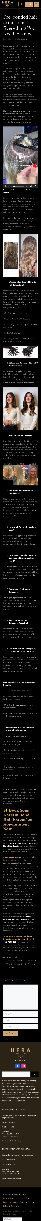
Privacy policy (8, 1198)
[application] (20, 157)
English (10, 1219)
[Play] (6, 186)
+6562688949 (10, 1122)
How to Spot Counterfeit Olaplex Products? (21, 960)
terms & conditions (28, 1202)
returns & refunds (10, 1202)
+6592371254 (12, 1127)
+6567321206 (10, 1160)
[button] (20, 157)
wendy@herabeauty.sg (14, 1141)
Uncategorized (11, 957)
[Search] (35, 1074)
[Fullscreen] (35, 186)
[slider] (18, 186)
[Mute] (31, 186)
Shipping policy (22, 1198)
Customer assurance (11, 1194)
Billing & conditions (11, 1206)
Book (29, 4)
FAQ (24, 1194)
